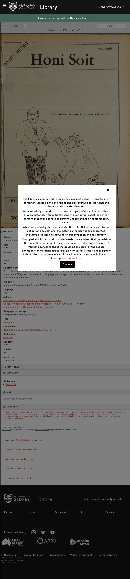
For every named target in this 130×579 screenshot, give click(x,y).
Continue (67, 264)
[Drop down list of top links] (6, 5)
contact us (74, 258)
